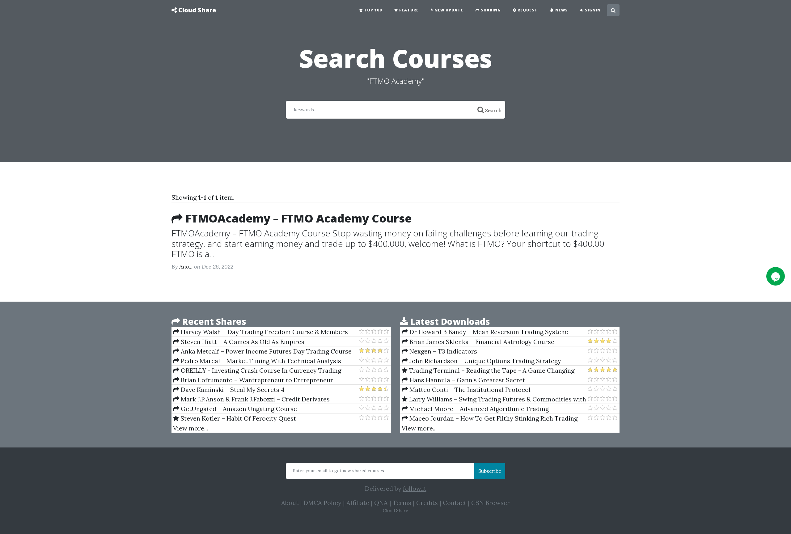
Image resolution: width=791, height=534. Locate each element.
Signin (592, 10)
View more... (190, 428)
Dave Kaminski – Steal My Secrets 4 (232, 389)
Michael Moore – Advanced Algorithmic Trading (478, 409)
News (561, 10)
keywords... (305, 109)
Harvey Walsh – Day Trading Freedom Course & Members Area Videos (260, 332)
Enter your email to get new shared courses (338, 470)
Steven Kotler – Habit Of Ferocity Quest (237, 418)
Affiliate (357, 502)
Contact (454, 502)
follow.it (414, 488)
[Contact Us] (775, 276)
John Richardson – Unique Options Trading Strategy (484, 361)
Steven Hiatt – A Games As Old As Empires (241, 341)
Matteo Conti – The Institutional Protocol (469, 389)
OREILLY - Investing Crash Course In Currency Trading (260, 370)
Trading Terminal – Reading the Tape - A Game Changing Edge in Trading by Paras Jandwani (488, 371)
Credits (427, 502)
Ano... (185, 266)
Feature (408, 10)
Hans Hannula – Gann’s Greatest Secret (466, 380)
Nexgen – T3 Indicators (442, 351)
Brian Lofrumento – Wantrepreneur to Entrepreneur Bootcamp (253, 380)
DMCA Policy (322, 502)
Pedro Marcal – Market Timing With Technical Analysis (260, 361)
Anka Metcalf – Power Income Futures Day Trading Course (265, 351)
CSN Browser (490, 502)
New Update (448, 10)
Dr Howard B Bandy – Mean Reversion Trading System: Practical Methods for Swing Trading (485, 332)
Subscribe (489, 471)
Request (527, 10)
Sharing (490, 10)
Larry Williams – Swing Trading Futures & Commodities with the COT (494, 399)
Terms (402, 502)
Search (492, 110)
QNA (381, 502)
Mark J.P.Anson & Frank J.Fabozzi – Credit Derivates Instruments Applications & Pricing (251, 399)
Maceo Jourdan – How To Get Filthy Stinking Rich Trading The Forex (489, 418)
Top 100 (372, 10)
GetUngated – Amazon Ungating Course (238, 409)
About (289, 502)
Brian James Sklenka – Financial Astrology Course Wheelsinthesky (478, 342)
